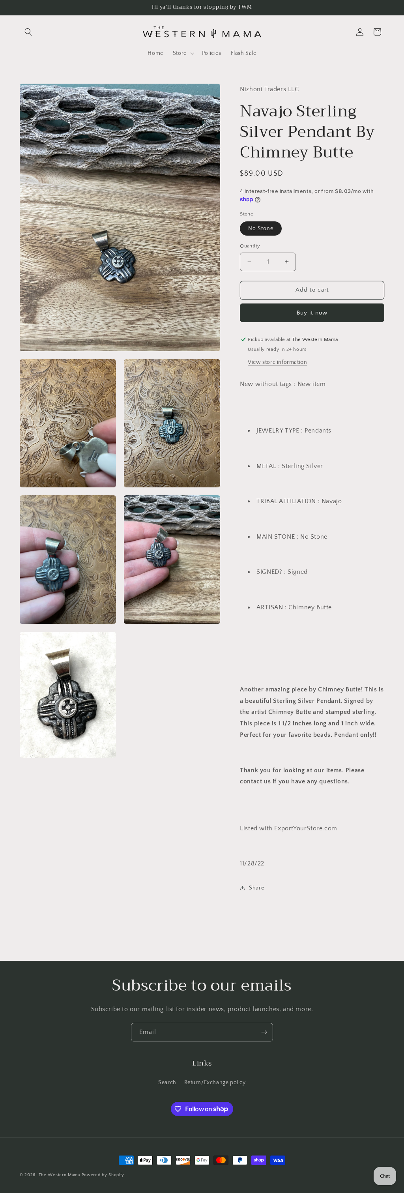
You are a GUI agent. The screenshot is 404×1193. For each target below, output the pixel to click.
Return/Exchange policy (215, 1082)
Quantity (250, 246)
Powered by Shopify (103, 1174)
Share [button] (256, 888)
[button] (28, 32)
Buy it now (312, 312)
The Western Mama (59, 1174)
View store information (277, 362)
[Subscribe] (264, 1032)
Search (167, 1082)
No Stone (260, 228)
